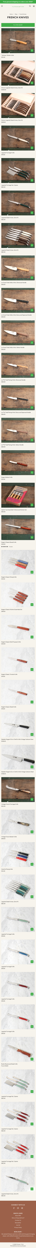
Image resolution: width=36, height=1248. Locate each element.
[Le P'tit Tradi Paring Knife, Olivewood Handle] (18, 365)
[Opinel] (18, 495)
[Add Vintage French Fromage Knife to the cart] (32, 799)
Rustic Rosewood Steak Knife (9, 1064)
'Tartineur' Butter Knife (7, 55)
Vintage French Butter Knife (9, 837)
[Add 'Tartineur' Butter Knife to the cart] (32, 50)
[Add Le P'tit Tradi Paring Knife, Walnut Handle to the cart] (32, 440)
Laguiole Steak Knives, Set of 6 (9, 217)
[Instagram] (18, 1208)
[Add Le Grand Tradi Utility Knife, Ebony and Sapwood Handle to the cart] (32, 310)
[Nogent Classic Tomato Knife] (18, 659)
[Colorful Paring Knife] (18, 854)
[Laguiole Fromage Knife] (18, 138)
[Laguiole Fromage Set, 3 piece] (18, 170)
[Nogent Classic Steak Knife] (18, 692)
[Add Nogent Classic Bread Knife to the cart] (32, 537)
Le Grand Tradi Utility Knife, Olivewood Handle (13, 282)
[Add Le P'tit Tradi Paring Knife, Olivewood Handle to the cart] (32, 375)
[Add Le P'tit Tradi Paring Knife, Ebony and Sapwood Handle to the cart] (32, 407)
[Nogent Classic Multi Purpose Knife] (18, 627)
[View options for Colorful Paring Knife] (32, 864)
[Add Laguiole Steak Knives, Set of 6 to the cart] (32, 212)
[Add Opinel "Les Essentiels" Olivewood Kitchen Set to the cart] (32, 505)
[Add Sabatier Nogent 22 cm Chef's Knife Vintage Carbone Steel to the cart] (32, 766)
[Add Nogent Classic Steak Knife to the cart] (32, 702)
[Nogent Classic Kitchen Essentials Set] (18, 594)
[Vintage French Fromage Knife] (18, 789)
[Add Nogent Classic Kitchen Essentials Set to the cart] (32, 604)
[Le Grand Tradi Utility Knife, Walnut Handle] (18, 332)
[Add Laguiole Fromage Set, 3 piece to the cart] (32, 180)
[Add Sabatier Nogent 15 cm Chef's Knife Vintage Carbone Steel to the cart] (32, 734)
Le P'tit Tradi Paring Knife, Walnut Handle (12, 445)
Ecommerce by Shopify (20, 1246)
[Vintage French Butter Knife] (18, 822)
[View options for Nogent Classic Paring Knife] (32, 572)
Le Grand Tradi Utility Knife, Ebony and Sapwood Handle (16, 315)
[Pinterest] (22, 1208)
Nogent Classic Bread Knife (8, 542)
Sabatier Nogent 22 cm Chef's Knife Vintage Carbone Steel (17, 772)
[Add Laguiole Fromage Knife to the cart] (32, 147)
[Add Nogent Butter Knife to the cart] (32, 472)
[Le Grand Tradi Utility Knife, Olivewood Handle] (18, 267)
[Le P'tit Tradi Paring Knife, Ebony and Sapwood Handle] (18, 397)
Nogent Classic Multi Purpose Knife (11, 642)
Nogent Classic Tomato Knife (9, 674)
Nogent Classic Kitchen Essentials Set (11, 609)
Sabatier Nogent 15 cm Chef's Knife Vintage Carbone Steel (17, 739)
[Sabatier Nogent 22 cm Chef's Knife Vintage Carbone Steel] (18, 757)
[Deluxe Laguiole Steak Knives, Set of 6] (18, 73)
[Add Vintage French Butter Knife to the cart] (32, 831)
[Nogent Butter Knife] (18, 462)
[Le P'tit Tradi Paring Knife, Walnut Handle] (18, 430)
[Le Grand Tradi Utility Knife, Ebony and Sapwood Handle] (18, 300)
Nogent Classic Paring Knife (9, 577)
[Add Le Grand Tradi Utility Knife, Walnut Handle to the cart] (32, 342)
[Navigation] (2, 6)
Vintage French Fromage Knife (9, 804)
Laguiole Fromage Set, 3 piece (9, 185)
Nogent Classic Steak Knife (8, 707)
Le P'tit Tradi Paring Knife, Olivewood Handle (13, 380)
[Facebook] (14, 1208)
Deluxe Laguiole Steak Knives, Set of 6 (12, 88)
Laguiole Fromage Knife (7, 152)
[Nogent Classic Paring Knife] (18, 562)
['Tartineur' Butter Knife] (18, 40)
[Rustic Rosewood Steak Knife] (18, 1049)
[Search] (30, 6)
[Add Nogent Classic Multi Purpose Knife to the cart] (32, 637)
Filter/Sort (18, 25)
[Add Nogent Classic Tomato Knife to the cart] (32, 669)
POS (11, 1246)
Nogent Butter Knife (6, 477)
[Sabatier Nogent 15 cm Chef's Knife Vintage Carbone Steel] (18, 724)
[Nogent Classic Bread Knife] (18, 527)
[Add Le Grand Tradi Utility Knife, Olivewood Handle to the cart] (32, 277)
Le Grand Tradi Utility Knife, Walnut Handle (12, 347)
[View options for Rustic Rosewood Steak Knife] (32, 1059)
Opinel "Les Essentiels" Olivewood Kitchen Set (14, 510)
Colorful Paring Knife (7, 869)
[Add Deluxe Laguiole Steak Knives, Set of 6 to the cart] (32, 82)
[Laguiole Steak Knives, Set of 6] (18, 203)
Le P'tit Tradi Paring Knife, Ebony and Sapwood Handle (16, 412)
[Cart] (34, 6)
